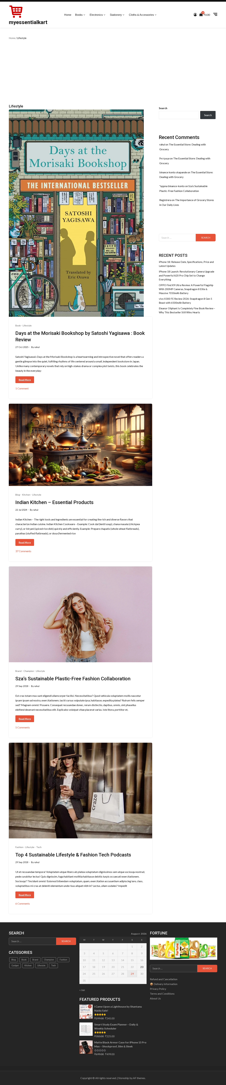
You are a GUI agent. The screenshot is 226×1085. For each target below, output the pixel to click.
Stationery (116, 14)
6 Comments (22, 903)
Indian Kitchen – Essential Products (54, 502)
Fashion (19, 847)
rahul (37, 347)
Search (163, 108)
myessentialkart (28, 22)
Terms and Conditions (162, 993)
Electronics (96, 14)
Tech (39, 847)
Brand (18, 671)
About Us (155, 998)
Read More (25, 379)
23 (141, 966)
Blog (17, 494)
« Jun (82, 989)
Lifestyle (27, 325)
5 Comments (22, 727)
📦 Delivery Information (163, 983)
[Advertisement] (113, 71)
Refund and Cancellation (163, 979)
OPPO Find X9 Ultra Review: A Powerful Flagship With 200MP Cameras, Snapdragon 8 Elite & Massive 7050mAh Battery (186, 289)
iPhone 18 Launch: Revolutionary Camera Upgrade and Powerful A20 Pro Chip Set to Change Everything (186, 275)
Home (67, 14)
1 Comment (22, 388)
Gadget (15, 965)
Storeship (123, 1078)
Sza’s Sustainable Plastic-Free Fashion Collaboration (73, 678)
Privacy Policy (158, 988)
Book (18, 325)
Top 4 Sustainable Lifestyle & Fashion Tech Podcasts (73, 855)
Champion (28, 671)
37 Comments (23, 551)
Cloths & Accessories (141, 14)
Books (79, 14)
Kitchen (26, 494)
